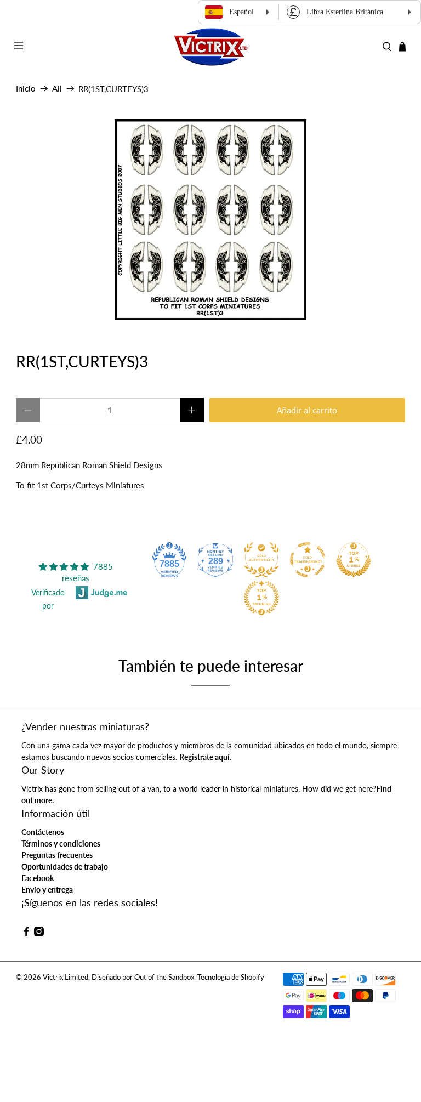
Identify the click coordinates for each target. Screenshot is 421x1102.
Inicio (26, 88)
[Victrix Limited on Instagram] (39, 933)
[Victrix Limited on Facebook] (26, 933)
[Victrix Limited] (210, 47)
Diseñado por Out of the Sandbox (143, 977)
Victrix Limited (65, 977)
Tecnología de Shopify (230, 977)
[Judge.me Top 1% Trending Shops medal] (261, 597)
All (57, 88)
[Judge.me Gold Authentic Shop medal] (261, 559)
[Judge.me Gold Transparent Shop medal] (307, 559)
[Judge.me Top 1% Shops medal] (353, 559)
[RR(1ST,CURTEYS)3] (210, 219)
